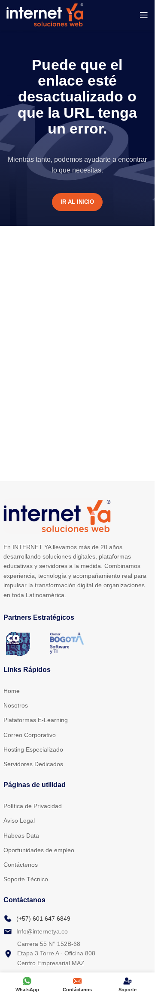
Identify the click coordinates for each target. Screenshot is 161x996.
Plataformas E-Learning (35, 720)
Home (11, 690)
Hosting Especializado (33, 749)
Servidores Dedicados (33, 764)
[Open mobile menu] (143, 15)
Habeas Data (21, 835)
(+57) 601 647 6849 (43, 918)
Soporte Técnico (25, 879)
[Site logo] (44, 14)
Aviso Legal (19, 820)
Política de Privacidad (32, 806)
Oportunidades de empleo (38, 850)
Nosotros (15, 705)
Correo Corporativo (29, 734)
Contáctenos (20, 864)
